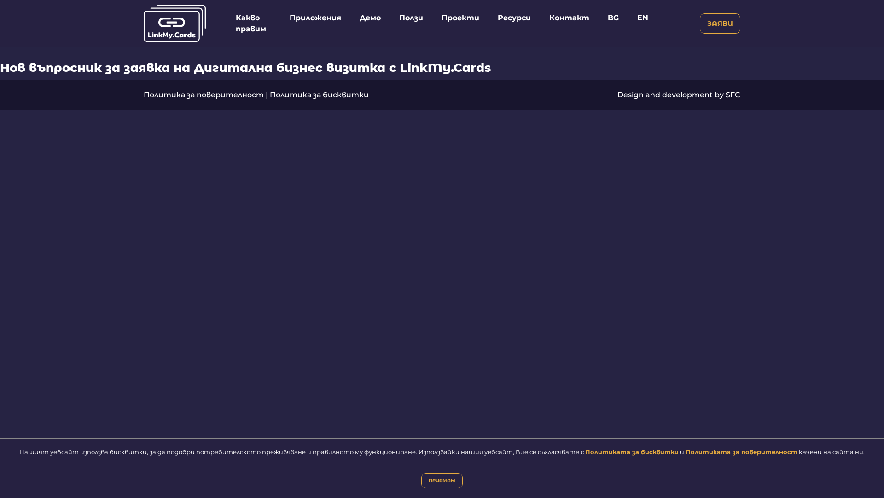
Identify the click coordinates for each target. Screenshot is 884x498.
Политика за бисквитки (319, 94)
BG (613, 17)
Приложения (315, 17)
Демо (370, 17)
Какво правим (251, 23)
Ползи (411, 17)
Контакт (569, 17)
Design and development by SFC (678, 94)
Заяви (720, 23)
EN (642, 17)
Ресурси (514, 17)
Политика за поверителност (204, 94)
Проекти (460, 17)
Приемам (442, 480)
